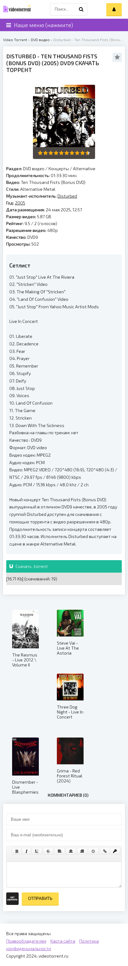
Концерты (58, 168)
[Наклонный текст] (26, 851)
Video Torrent (15, 39)
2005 (50, 63)
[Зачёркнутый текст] (48, 851)
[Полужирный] (16, 851)
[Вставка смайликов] (93, 851)
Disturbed (21, 56)
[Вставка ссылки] (105, 851)
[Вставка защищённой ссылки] (115, 851)
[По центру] (71, 851)
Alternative (84, 168)
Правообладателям (26, 941)
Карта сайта (62, 941)
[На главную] (15, 9)
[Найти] (81, 9)
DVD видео (40, 39)
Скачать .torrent (31, 566)
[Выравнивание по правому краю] (82, 851)
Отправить (40, 898)
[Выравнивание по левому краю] (59, 851)
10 (87, 153)
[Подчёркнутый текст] (37, 851)
